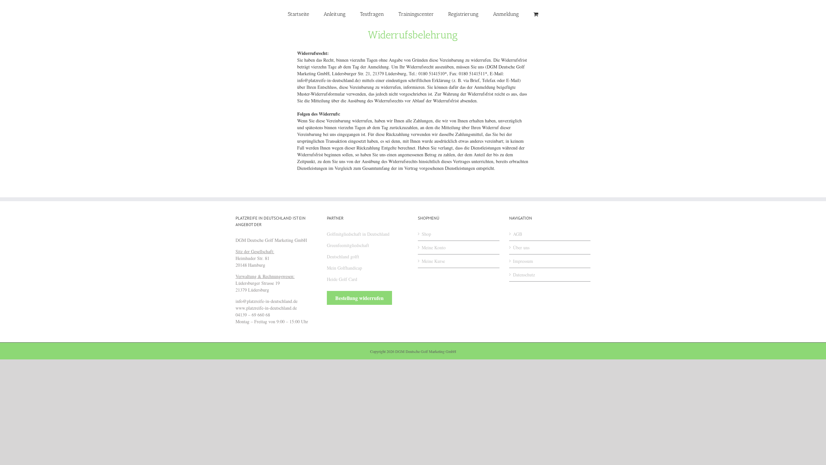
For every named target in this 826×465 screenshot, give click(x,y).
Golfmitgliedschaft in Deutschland (358, 234)
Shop (426, 234)
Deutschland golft (343, 256)
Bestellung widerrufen (359, 298)
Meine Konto (434, 247)
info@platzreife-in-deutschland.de (328, 80)
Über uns (521, 247)
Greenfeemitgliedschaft (348, 245)
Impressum (523, 261)
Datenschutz (524, 275)
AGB (517, 234)
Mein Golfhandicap (344, 268)
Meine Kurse (433, 261)
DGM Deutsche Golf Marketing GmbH (425, 351)
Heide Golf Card (342, 279)
